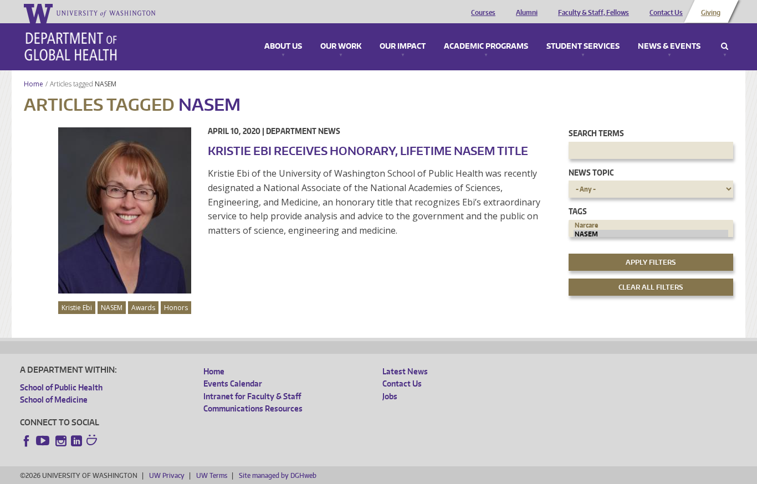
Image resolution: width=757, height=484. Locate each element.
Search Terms (596, 133)
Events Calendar (232, 383)
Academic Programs (486, 46)
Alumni (527, 12)
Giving (710, 12)
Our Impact (403, 46)
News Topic (591, 172)
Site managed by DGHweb (277, 475)
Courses (483, 12)
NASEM (106, 84)
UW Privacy (167, 475)
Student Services (583, 46)
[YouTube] (43, 440)
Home (33, 84)
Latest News (405, 371)
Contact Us (666, 12)
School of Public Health (61, 387)
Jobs (389, 396)
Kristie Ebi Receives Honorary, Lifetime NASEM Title (368, 150)
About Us (283, 46)
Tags (578, 211)
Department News (303, 131)
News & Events (669, 46)
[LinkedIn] (76, 440)
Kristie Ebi (77, 307)
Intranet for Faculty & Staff (252, 396)
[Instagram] (61, 440)
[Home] (70, 46)
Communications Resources (253, 408)
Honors (176, 307)
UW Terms (211, 475)
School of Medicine (54, 399)
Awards (143, 307)
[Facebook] (26, 440)
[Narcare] (651, 225)
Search (724, 46)
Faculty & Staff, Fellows (593, 12)
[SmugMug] (93, 441)
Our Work (340, 46)
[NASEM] (651, 234)
